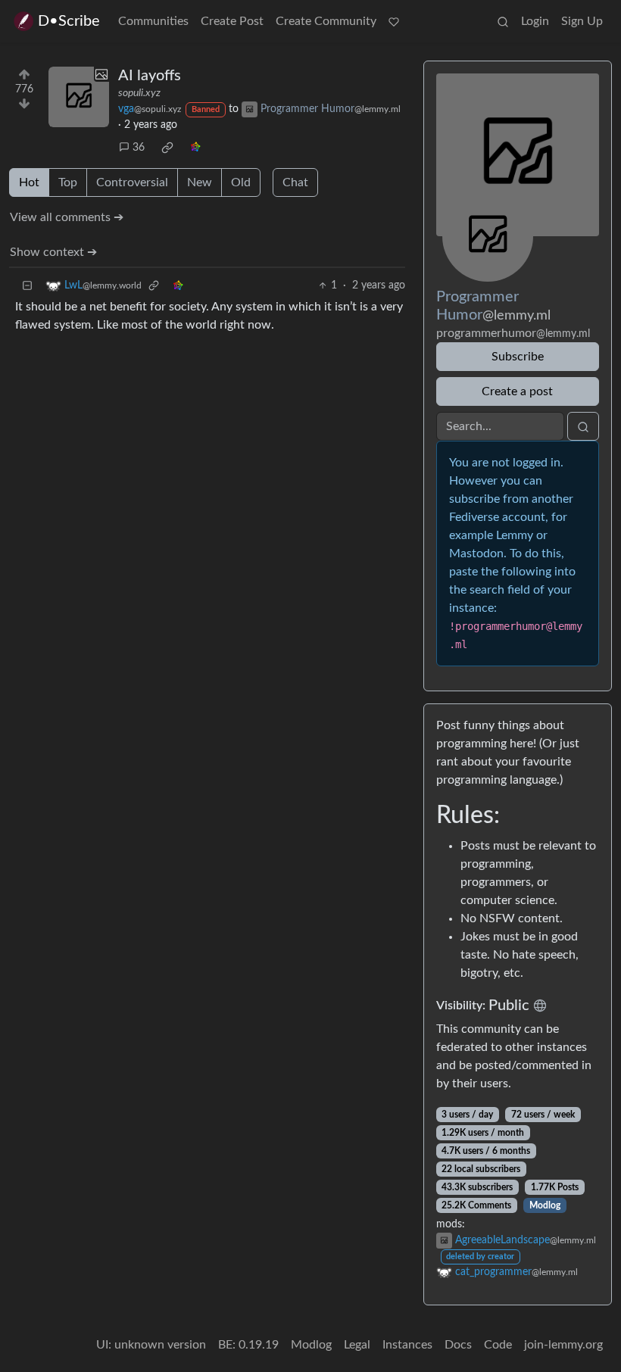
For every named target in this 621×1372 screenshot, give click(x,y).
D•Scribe (69, 21)
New (199, 182)
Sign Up (582, 21)
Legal (357, 1345)
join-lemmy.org (563, 1345)
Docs (458, 1345)
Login (535, 21)
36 (139, 147)
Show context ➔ (53, 252)
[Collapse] (27, 286)
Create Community (326, 21)
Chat (295, 182)
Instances (407, 1345)
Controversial (132, 182)
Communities (153, 21)
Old (241, 182)
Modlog (544, 1205)
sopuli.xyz (139, 93)
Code (498, 1345)
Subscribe (517, 357)
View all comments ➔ (66, 217)
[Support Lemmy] (393, 21)
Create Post (232, 21)
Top (67, 182)
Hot (29, 182)
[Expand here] (78, 97)
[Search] (503, 21)
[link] (167, 147)
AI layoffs (149, 75)
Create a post (517, 391)
